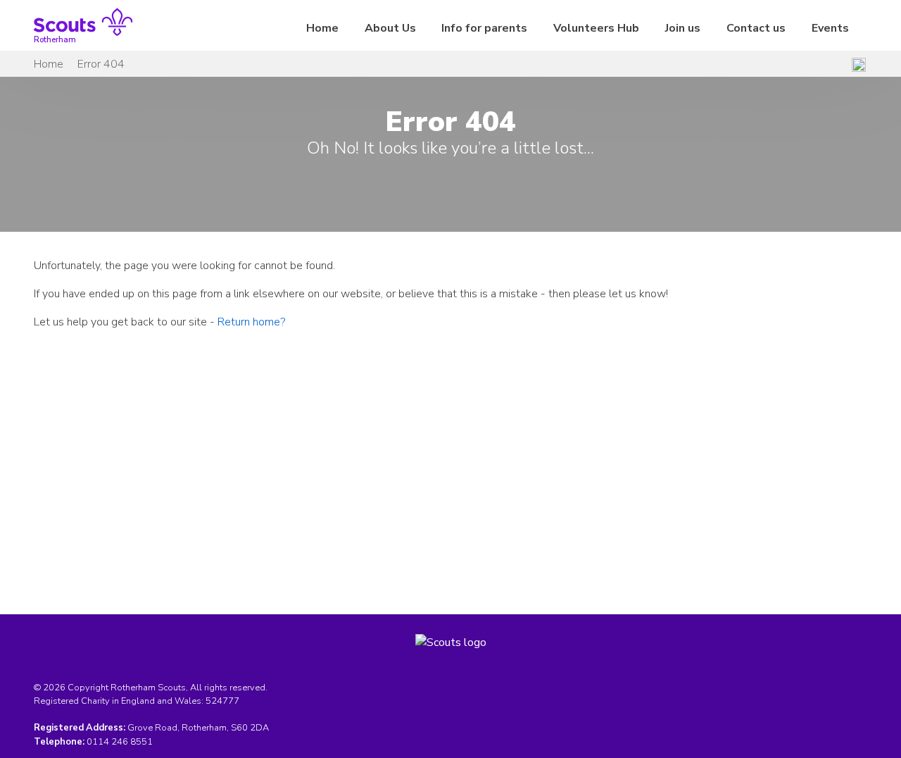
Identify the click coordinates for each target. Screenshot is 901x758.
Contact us (756, 28)
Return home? (251, 322)
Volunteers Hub (596, 28)
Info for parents (484, 28)
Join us (682, 28)
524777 (222, 701)
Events (830, 28)
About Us (390, 28)
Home (322, 28)
